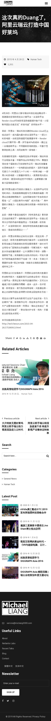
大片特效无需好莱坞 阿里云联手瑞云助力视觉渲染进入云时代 (12, 426)
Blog (4, 653)
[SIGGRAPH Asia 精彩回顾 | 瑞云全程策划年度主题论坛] (10, 573)
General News (10, 478)
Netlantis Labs (8, 643)
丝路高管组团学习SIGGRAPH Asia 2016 (23, 389)
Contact (5, 658)
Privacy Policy (38, 716)
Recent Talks (8, 648)
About (4, 638)
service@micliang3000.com (19, 623)
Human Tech (36, 59)
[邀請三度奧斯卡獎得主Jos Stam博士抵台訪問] (10, 526)
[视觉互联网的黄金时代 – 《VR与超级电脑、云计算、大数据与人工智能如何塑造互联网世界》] (10, 542)
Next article (41, 418)
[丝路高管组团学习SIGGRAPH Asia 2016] (10, 556)
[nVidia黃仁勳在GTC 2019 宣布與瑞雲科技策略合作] (10, 510)
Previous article (11, 418)
